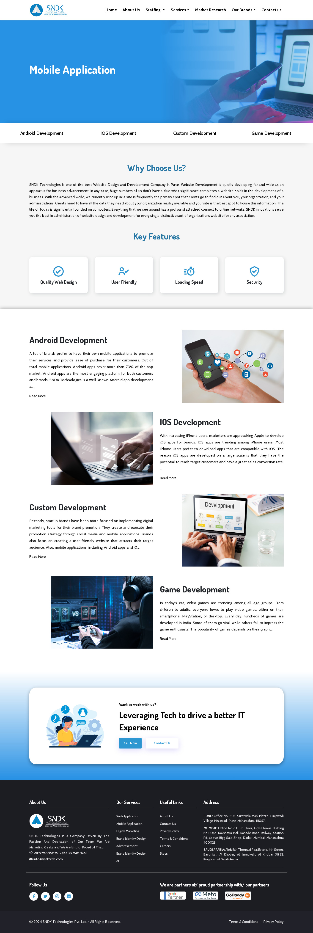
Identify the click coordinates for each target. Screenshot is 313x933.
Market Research (210, 9)
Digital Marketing (127, 831)
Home (111, 9)
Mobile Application (129, 824)
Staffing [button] (154, 9)
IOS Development (118, 133)
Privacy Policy (169, 831)
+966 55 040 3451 (73, 853)
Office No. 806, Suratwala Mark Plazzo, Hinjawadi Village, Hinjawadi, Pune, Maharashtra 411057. (243, 818)
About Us (131, 9)
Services (178, 9)
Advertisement (126, 846)
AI (117, 861)
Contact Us (162, 743)
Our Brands (242, 9)
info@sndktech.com (48, 859)
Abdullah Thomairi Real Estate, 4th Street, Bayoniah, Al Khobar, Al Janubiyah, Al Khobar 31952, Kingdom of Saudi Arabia (243, 854)
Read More (37, 396)
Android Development (41, 133)
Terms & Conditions (174, 839)
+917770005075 (45, 853)
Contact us (271, 9)
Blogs (164, 853)
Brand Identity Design (131, 839)
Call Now (130, 743)
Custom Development (194, 133)
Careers (165, 846)
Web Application (127, 816)
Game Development (271, 133)
